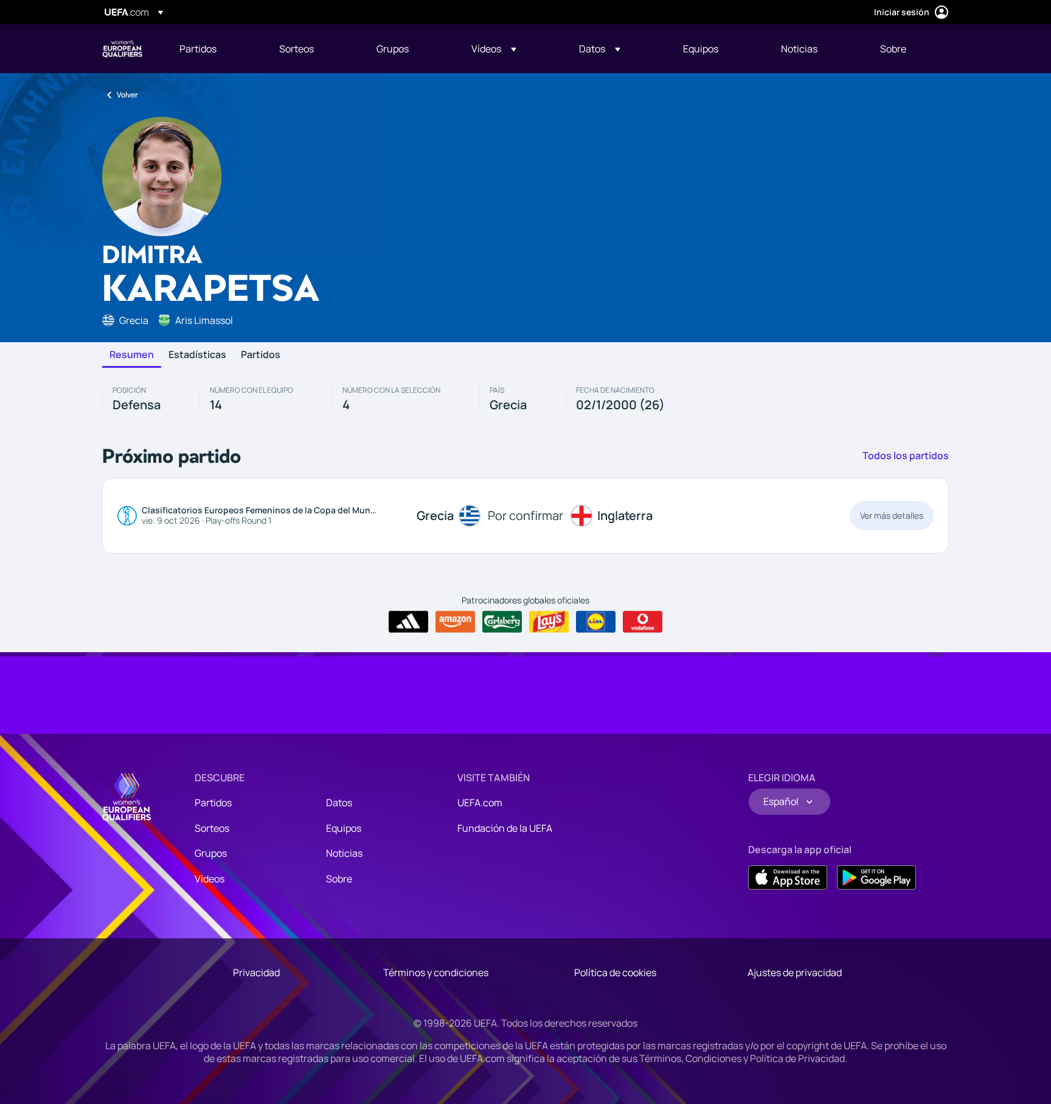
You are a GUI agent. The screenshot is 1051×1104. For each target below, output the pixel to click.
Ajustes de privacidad (794, 972)
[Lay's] (549, 622)
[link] (198, 48)
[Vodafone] (642, 622)
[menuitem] (214, 48)
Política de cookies (615, 972)
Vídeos (209, 878)
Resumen (131, 355)
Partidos (260, 355)
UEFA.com (479, 802)
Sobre (339, 878)
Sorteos (212, 828)
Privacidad (256, 972)
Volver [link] (127, 95)
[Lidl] (596, 622)
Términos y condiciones (435, 972)
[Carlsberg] (502, 622)
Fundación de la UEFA (504, 828)
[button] (493, 48)
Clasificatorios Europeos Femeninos (122, 49)
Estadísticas (197, 355)
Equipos (343, 828)
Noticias (344, 853)
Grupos (211, 853)
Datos (339, 802)
